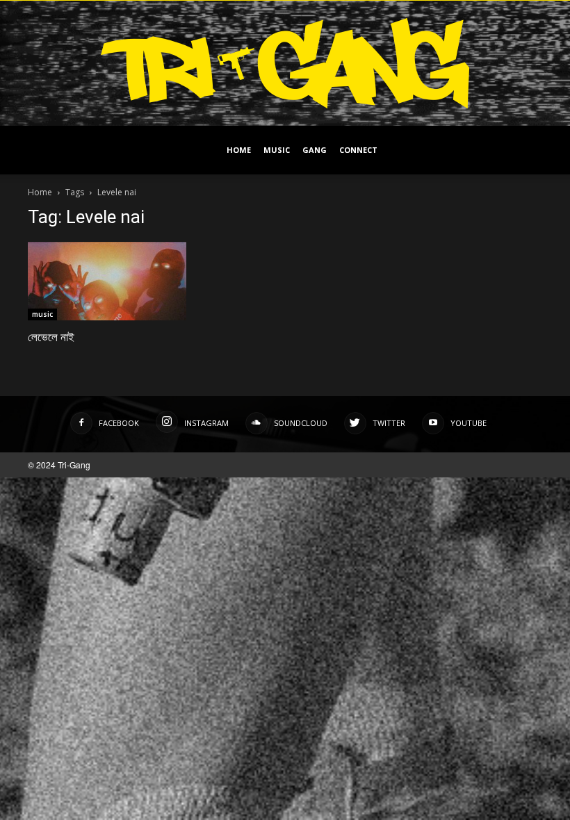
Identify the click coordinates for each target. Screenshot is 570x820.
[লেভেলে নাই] (107, 281)
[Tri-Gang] (285, 63)
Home (239, 150)
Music (276, 150)
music (42, 314)
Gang (314, 150)
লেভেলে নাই (51, 337)
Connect (358, 150)
